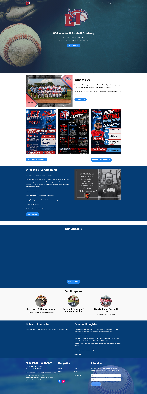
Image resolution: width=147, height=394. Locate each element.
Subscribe (96, 384)
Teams (60, 375)
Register (76, 372)
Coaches (76, 368)
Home (60, 368)
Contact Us (77, 375)
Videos (60, 371)
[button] (73, 45)
